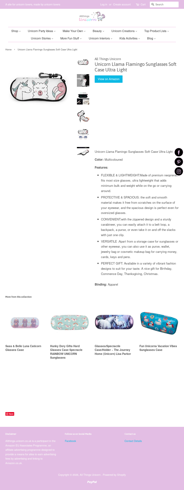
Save (11, 413)
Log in (103, 4)
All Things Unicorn (90, 475)
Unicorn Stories (41, 38)
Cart (143, 4)
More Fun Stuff (70, 38)
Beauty (97, 31)
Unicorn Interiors (100, 38)
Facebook (70, 441)
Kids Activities (128, 38)
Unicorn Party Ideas (41, 31)
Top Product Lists (155, 31)
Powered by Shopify (114, 475)
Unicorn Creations (123, 31)
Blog (150, 38)
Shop (15, 31)
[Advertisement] (137, 118)
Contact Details (133, 441)
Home (8, 49)
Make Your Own (73, 31)
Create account (122, 4)
